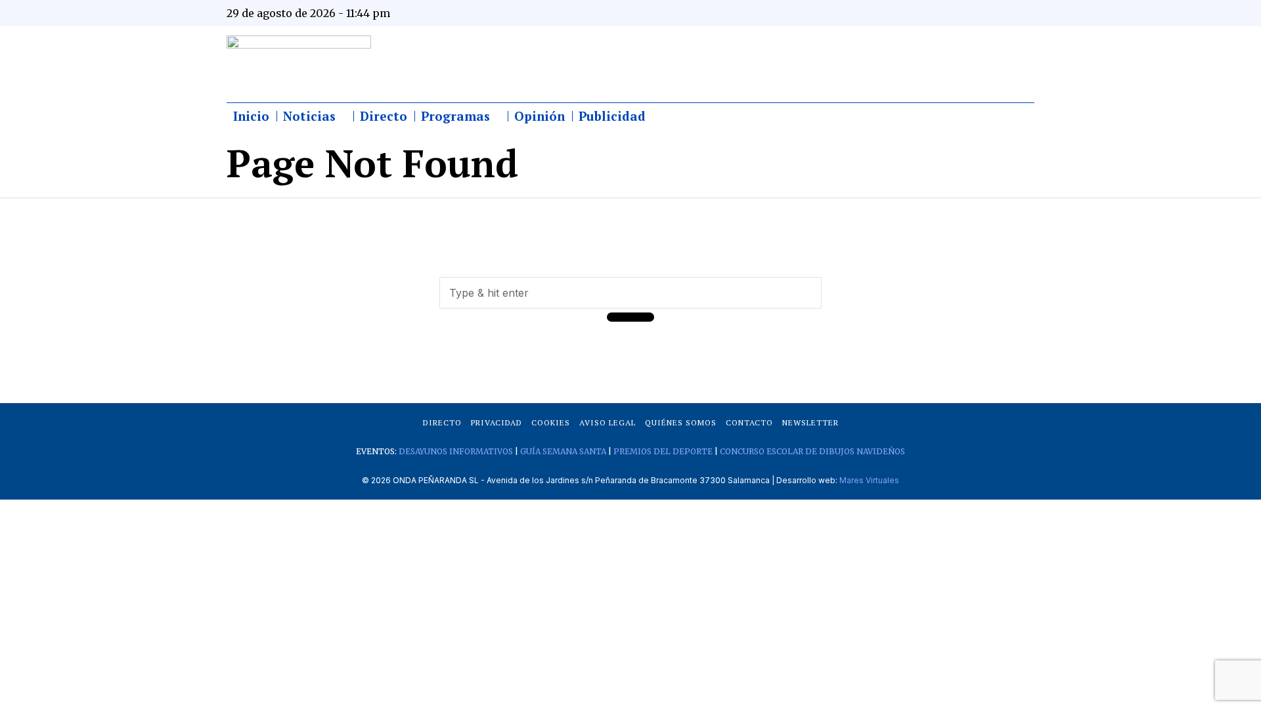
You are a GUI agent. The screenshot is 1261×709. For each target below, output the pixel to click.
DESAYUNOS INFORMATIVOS (456, 451)
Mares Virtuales (869, 480)
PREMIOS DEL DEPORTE (663, 451)
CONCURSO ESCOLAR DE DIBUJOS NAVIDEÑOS (812, 451)
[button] (630, 317)
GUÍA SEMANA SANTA (563, 451)
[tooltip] (894, 13)
